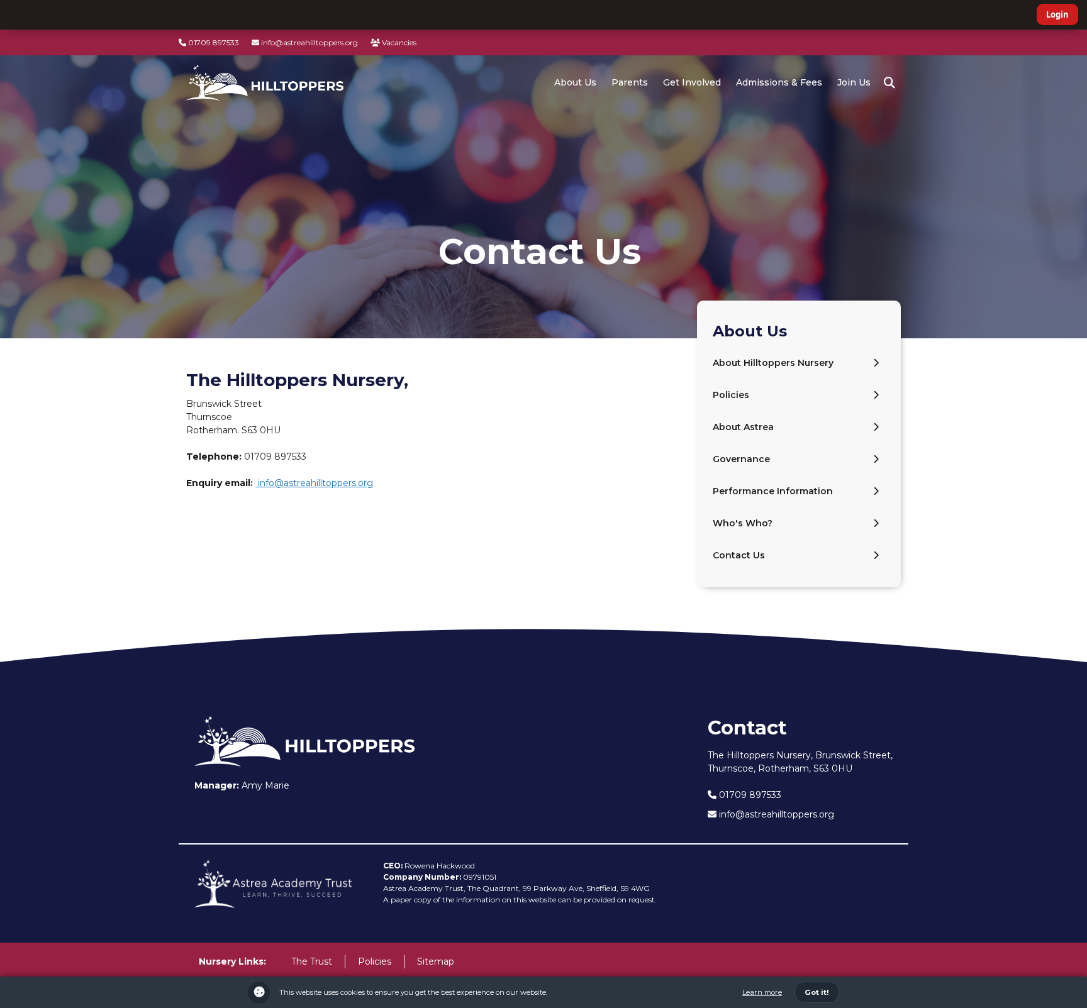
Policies (731, 395)
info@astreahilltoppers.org (308, 42)
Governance (741, 459)
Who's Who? (742, 523)
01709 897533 (212, 42)
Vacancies (398, 42)
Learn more (762, 992)
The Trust (311, 961)
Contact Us (739, 555)
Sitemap (435, 961)
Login (1057, 14)
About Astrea (743, 427)
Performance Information (773, 491)
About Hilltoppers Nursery (773, 362)
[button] (889, 83)
